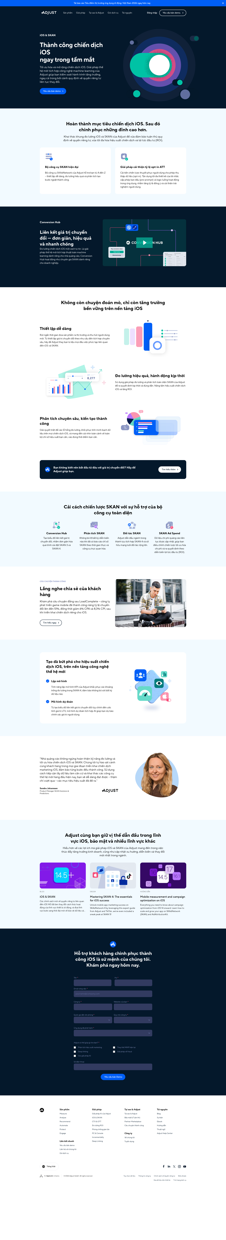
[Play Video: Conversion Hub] (144, 242)
